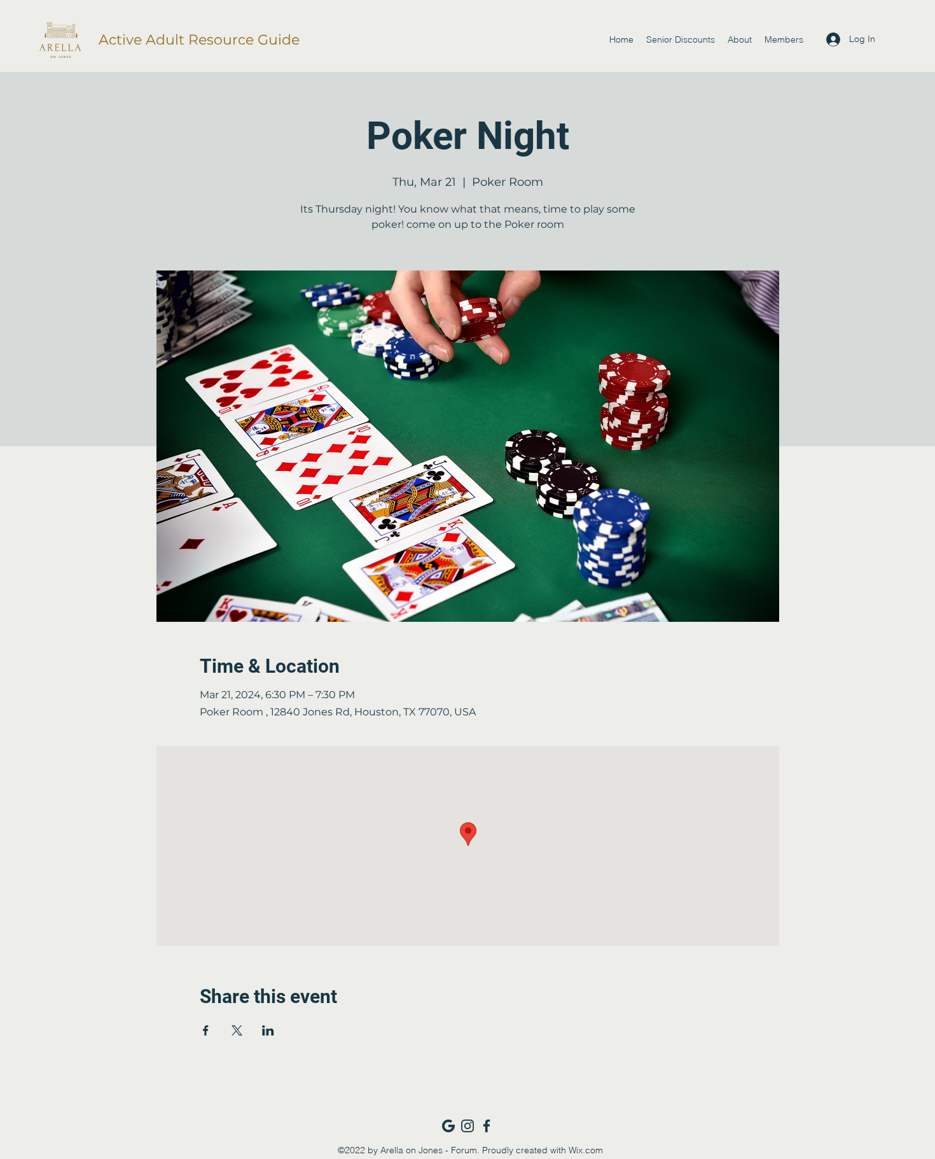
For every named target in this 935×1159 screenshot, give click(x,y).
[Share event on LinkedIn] (268, 1030)
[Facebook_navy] (486, 1126)
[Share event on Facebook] (206, 1030)
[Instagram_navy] (467, 1126)
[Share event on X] (237, 1030)
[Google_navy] (448, 1126)
